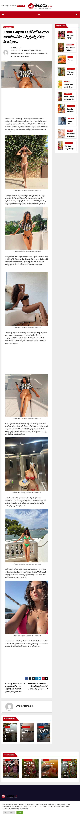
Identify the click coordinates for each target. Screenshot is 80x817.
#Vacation (25, 56)
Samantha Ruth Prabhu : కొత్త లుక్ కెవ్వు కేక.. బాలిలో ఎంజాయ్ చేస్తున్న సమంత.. (38, 686)
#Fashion (34, 53)
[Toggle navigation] (77, 14)
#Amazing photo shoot (32, 50)
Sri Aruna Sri (17, 48)
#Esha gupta (25, 53)
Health (7, 727)
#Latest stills (15, 56)
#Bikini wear (15, 53)
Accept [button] (20, 812)
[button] (39, 14)
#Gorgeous (43, 53)
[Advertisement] (26, 103)
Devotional (25, 727)
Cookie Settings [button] (9, 812)
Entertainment (8, 27)
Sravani (9, 739)
